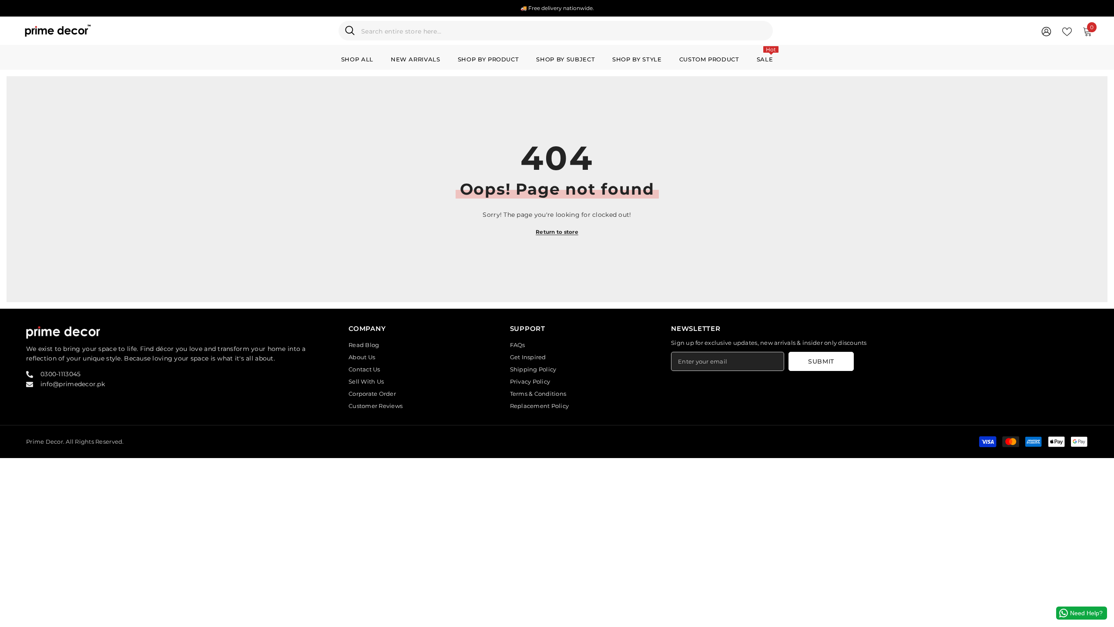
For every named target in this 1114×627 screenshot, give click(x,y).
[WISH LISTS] (1067, 31)
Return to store (557, 232)
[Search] (556, 30)
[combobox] (564, 30)
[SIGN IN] (1046, 31)
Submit (821, 361)
